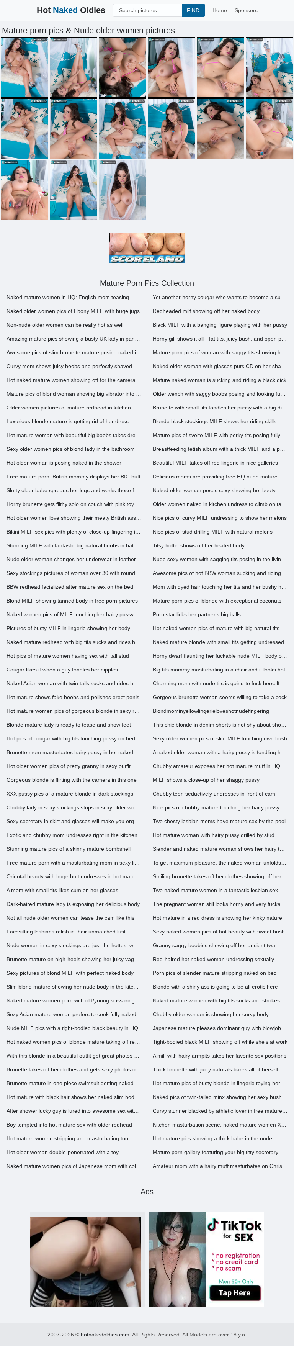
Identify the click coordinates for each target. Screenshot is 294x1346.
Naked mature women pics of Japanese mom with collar (74, 1166)
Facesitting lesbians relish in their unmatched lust (66, 931)
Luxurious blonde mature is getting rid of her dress (68, 421)
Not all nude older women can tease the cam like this (70, 918)
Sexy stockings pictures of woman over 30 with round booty (74, 573)
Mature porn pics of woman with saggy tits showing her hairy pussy (220, 352)
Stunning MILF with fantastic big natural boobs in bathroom (74, 545)
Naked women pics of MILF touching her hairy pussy (70, 614)
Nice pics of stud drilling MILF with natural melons (213, 532)
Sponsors (246, 10)
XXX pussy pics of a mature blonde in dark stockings (70, 794)
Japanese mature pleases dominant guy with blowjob (217, 1028)
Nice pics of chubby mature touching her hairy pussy (216, 807)
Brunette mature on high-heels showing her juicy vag (70, 959)
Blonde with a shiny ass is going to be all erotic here (215, 987)
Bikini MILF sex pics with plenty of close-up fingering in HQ (74, 532)
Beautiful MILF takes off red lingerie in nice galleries (215, 463)
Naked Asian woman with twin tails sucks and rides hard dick (74, 683)
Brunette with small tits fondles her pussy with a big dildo (220, 407)
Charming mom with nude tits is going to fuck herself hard (220, 683)
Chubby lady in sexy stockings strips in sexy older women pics (74, 807)
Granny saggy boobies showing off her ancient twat (215, 945)
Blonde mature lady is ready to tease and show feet (69, 725)
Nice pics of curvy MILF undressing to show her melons (220, 518)
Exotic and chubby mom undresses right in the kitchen (72, 835)
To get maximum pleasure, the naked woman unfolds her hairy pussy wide (220, 863)
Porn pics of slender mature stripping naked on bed (215, 973)
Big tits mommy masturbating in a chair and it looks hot (219, 669)
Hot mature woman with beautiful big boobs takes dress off (74, 435)
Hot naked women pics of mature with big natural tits (216, 628)
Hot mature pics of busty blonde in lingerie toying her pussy (220, 1083)
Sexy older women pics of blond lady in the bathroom (71, 449)
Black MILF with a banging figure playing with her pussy (220, 325)
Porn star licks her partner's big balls (197, 614)
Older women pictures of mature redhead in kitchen (69, 407)
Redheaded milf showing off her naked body (206, 311)
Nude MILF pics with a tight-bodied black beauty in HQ (72, 1028)
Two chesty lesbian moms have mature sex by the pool (219, 821)
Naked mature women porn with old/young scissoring (71, 1000)
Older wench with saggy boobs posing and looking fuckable (220, 394)
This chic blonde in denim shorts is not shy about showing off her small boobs (220, 725)
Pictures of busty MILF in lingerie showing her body (68, 628)
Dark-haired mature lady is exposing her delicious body (73, 904)
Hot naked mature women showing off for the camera (71, 380)
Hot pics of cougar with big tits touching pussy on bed (71, 738)
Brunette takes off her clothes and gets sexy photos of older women (74, 1069)
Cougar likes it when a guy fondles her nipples (62, 669)
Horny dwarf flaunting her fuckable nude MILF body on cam (220, 656)
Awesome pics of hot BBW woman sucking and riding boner (220, 573)
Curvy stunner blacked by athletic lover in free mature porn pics (220, 1111)
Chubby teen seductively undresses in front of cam (214, 794)
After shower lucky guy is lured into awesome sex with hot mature (74, 1111)
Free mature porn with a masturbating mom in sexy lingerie (74, 863)
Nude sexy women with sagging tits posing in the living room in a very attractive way (220, 559)
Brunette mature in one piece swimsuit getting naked (70, 1083)
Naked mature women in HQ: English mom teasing (68, 297)
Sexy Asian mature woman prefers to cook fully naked (71, 1014)
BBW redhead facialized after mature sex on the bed (70, 587)
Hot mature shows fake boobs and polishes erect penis (73, 697)
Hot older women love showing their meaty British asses (74, 518)
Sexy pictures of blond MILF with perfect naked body (70, 973)
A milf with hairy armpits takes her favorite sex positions (219, 1056)
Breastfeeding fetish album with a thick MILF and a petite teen (220, 449)
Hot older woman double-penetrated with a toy (63, 1152)
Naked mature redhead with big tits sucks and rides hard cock (74, 642)
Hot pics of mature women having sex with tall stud (68, 656)
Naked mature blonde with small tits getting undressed (218, 642)
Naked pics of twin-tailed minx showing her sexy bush (217, 1097)
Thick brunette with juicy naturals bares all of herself (215, 1069)
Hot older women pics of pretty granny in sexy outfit (69, 766)
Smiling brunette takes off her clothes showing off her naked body (220, 876)
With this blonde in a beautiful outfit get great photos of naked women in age (74, 1056)
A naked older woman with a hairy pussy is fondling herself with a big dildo (220, 752)
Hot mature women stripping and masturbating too (67, 1138)
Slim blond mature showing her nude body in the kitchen (74, 987)
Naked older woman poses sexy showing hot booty (214, 490)
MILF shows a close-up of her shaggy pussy (206, 780)
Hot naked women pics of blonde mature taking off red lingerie (74, 1042)
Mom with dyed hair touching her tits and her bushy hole (220, 587)
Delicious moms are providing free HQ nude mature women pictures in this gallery (220, 476)
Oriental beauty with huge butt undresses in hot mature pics (74, 876)
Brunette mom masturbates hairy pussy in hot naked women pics (74, 752)
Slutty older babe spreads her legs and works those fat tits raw (74, 490)
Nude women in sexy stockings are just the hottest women (74, 945)
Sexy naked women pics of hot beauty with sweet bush (219, 931)
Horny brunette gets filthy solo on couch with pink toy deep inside (74, 504)
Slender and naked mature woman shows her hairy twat (220, 849)
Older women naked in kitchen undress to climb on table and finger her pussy (220, 504)
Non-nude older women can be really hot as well (65, 325)
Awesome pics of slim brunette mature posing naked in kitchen (74, 352)
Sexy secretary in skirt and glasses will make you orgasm (74, 821)
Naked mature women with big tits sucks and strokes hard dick (220, 1000)
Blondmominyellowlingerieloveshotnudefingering (211, 711)
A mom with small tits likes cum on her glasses (62, 890)
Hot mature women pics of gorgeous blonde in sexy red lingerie (74, 711)
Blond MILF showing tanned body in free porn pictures (72, 601)
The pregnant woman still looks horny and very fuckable (220, 904)
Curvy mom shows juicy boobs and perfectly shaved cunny (74, 366)
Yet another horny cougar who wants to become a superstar (220, 297)
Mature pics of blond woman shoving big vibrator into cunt (74, 394)
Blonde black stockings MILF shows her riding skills (214, 421)
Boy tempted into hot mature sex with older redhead (69, 1125)
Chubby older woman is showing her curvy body (211, 1014)
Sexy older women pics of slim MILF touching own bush (220, 738)
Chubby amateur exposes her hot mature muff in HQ (216, 766)
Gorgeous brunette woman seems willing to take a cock (220, 697)
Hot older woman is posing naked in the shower (64, 463)
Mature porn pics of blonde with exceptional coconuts (217, 601)
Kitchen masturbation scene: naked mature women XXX (220, 1125)
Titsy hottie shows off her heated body (199, 545)
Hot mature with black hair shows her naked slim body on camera (74, 1097)
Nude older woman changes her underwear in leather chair (74, 559)
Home (219, 10)
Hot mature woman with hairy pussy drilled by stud (213, 835)
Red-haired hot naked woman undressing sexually (213, 959)
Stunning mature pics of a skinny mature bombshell (69, 849)
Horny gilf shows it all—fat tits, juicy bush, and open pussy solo (220, 339)
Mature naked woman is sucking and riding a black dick (219, 380)
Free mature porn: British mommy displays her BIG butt (73, 476)
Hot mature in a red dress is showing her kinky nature (217, 918)
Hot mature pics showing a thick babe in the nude (212, 1138)
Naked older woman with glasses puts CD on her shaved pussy (220, 366)
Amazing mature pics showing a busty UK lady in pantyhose (74, 339)
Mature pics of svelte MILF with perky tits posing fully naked (220, 435)
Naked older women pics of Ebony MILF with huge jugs (73, 311)
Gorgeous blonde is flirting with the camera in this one (72, 780)
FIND (193, 10)
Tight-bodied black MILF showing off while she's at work (220, 1042)
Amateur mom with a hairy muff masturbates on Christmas (220, 1166)
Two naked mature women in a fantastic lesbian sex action (220, 890)
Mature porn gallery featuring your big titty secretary (215, 1152)
